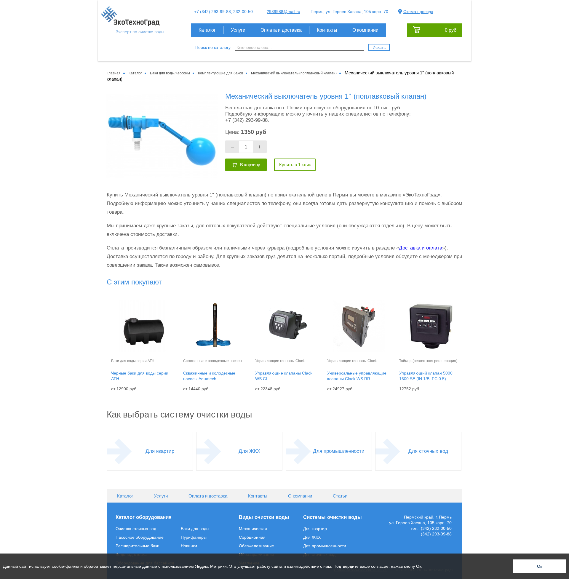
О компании (365, 30)
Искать (379, 47)
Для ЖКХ (249, 451)
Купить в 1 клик (295, 164)
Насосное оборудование (140, 537)
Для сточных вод (428, 451)
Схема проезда (418, 11)
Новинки (189, 545)
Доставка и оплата (420, 248)
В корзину (250, 164)
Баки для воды (195, 528)
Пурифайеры (194, 537)
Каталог (207, 30)
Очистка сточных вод (136, 528)
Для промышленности (339, 451)
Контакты (327, 30)
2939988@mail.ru (283, 11)
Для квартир (160, 451)
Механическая (253, 528)
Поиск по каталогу (213, 47)
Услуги (238, 30)
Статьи (340, 495)
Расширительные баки (137, 545)
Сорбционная (252, 537)
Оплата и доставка (281, 30)
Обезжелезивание (256, 545)
